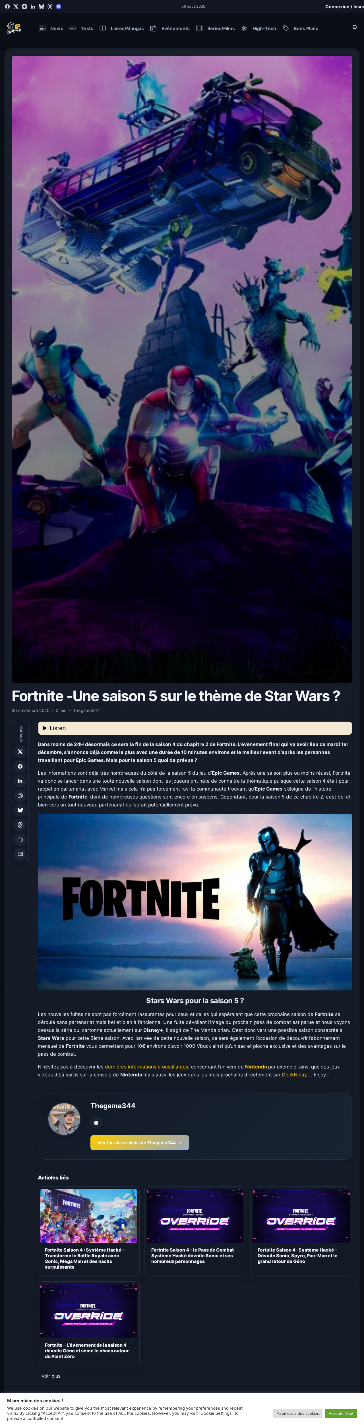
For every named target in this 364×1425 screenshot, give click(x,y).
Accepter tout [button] (341, 1413)
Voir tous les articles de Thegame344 (139, 1142)
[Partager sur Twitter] (20, 752)
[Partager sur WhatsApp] (20, 840)
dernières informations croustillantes (146, 1067)
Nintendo (256, 1067)
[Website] (96, 1122)
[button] (195, 902)
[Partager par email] (20, 854)
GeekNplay (294, 1075)
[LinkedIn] (33, 6)
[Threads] (50, 6)
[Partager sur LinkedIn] (20, 781)
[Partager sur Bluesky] (20, 810)
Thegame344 (112, 1106)
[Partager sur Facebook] (20, 766)
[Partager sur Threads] (20, 825)
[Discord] (58, 6)
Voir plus (51, 1376)
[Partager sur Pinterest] (20, 796)
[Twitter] (16, 6)
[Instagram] (24, 6)
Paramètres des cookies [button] (297, 1413)
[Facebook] (7, 6)
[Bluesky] (41, 6)
